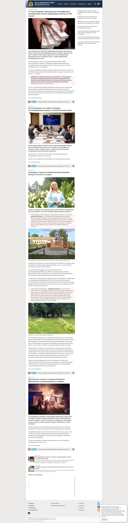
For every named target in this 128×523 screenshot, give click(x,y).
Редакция (81, 505)
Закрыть (104, 519)
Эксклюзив (73, 4)
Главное (60, 4)
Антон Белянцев (36, 369)
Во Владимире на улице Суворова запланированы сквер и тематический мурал (53, 457)
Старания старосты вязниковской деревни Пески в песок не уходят (54, 467)
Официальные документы (58, 505)
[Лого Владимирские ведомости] (41, 4)
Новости (66, 4)
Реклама (81, 507)
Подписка (81, 510)
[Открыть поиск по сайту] (95, 4)
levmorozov (98, 517)
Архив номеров (55, 503)
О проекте (81, 503)
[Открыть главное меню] (98, 4)
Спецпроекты (82, 4)
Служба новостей (36, 98)
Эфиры (89, 4)
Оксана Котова (36, 162)
